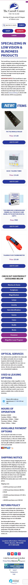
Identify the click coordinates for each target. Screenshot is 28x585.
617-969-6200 (17, 401)
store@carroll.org (12, 92)
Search (21, 25)
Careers (14, 35)
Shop (8, 31)
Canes (14, 320)
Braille (14, 325)
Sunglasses (14, 290)
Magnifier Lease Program (14, 340)
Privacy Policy (7, 561)
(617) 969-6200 (14, 545)
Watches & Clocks (14, 285)
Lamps (14, 300)
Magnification (14, 295)
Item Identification (14, 310)
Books (14, 330)
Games (14, 315)
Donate (20, 31)
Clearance (13, 335)
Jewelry (14, 305)
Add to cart (14, 142)
